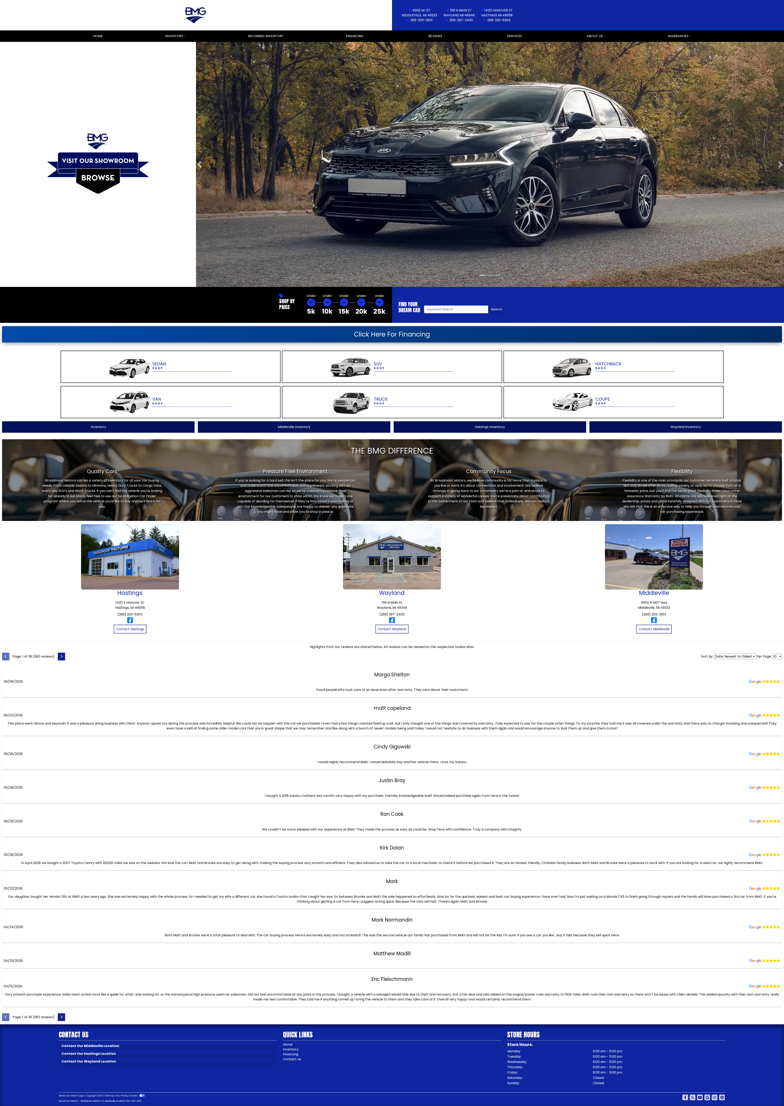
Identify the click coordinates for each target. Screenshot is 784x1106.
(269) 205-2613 (654, 613)
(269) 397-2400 (392, 613)
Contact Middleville (654, 628)
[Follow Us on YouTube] (700, 1097)
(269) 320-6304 (130, 613)
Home (288, 1043)
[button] (199, 164)
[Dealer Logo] (196, 15)
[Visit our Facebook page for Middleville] (654, 621)
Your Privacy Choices (127, 1095)
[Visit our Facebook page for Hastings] (130, 621)
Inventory (98, 426)
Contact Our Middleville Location (90, 1045)
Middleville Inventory (294, 426)
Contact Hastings (130, 628)
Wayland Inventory (685, 426)
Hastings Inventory (490, 426)
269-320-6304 (499, 20)
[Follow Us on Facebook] (685, 1097)
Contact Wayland (392, 628)
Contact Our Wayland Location (88, 1060)
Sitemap (109, 1095)
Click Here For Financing (392, 333)
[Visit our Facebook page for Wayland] (392, 621)
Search (496, 308)
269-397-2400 (461, 20)
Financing (290, 1053)
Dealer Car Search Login (71, 1095)
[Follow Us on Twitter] (692, 1097)
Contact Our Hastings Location (88, 1053)
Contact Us (292, 1058)
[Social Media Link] (714, 1097)
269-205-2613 (421, 20)
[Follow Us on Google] (707, 1097)
